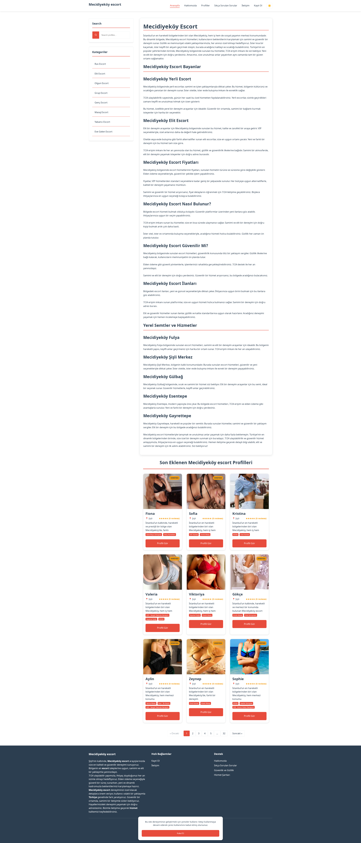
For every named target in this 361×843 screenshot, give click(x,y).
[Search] (95, 35)
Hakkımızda (190, 5)
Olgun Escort (102, 83)
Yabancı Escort (102, 121)
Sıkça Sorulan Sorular (225, 5)
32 (224, 733)
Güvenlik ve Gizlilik (224, 770)
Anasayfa (175, 5)
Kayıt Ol (258, 5)
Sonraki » (237, 733)
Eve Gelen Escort (103, 131)
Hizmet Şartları (222, 774)
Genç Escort (101, 102)
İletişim (245, 5)
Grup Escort (101, 92)
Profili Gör (162, 543)
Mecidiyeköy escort (105, 4)
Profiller (205, 5)
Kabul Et (180, 833)
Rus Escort (100, 63)
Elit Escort (100, 73)
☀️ (269, 5)
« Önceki (174, 733)
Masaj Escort (101, 112)
